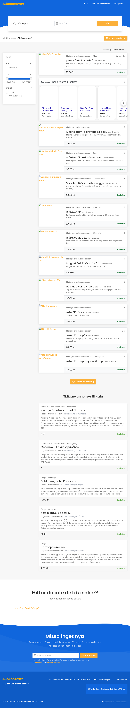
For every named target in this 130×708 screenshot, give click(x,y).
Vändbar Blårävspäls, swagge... (86, 183)
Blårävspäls (73, 212)
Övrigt (43, 477)
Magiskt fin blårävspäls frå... (83, 263)
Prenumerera (88, 655)
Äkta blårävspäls (76, 335)
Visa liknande (99, 61)
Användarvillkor (38, 662)
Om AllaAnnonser (120, 679)
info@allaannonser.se (18, 683)
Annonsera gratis (56, 679)
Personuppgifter (53, 662)
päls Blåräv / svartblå (79, 60)
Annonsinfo (70, 679)
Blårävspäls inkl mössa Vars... (84, 157)
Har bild (12, 92)
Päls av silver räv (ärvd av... (82, 286)
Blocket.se (13, 67)
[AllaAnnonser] (13, 3)
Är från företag (15, 96)
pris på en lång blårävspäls (27, 608)
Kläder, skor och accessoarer (53, 406)
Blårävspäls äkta (76, 237)
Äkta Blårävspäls (76, 312)
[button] (19, 63)
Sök (107, 23)
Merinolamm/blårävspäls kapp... (86, 132)
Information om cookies (87, 679)
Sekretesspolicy (121, 702)
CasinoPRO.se (119, 689)
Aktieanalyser (105, 679)
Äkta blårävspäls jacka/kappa (85, 361)
